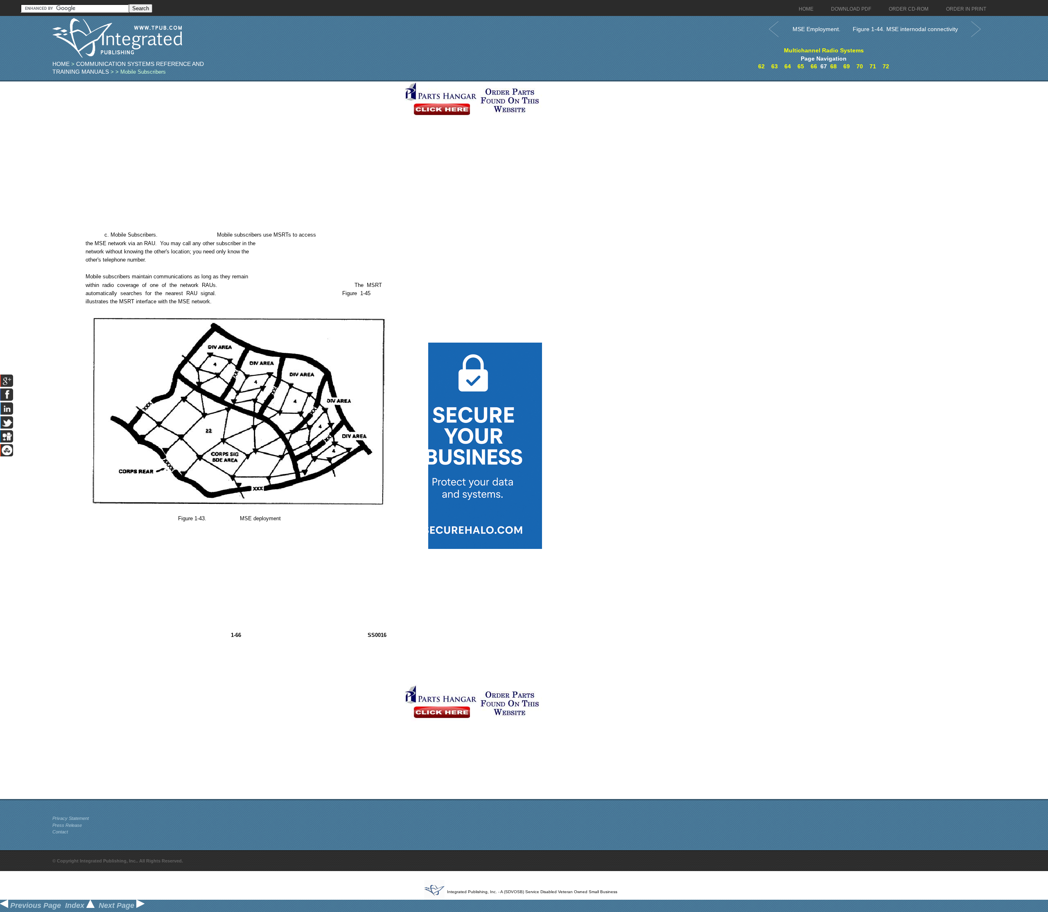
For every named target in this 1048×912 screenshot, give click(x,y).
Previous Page (34, 905)
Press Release (67, 825)
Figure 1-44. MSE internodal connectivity (905, 29)
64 (787, 66)
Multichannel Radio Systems (824, 50)
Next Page (117, 905)
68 (833, 66)
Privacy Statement (70, 818)
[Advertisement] (226, 138)
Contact (60, 831)
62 (761, 66)
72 (886, 66)
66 (814, 66)
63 (774, 66)
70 (859, 66)
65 (800, 66)
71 (873, 66)
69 (846, 66)
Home (61, 64)
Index (75, 905)
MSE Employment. (816, 29)
